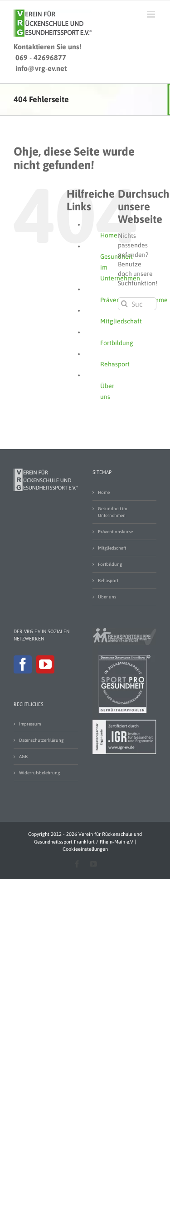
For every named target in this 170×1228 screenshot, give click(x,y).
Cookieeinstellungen (85, 849)
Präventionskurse (115, 531)
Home (108, 235)
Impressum (30, 723)
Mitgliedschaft (121, 321)
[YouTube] (45, 664)
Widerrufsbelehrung (39, 772)
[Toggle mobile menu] (151, 14)
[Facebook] (23, 664)
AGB (23, 756)
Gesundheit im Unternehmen (112, 512)
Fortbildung (116, 342)
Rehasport (115, 364)
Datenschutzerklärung (41, 740)
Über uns (107, 596)
